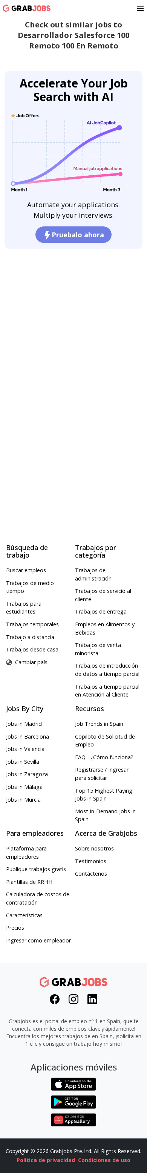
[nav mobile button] (140, 8)
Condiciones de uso (104, 1160)
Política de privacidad (46, 1160)
